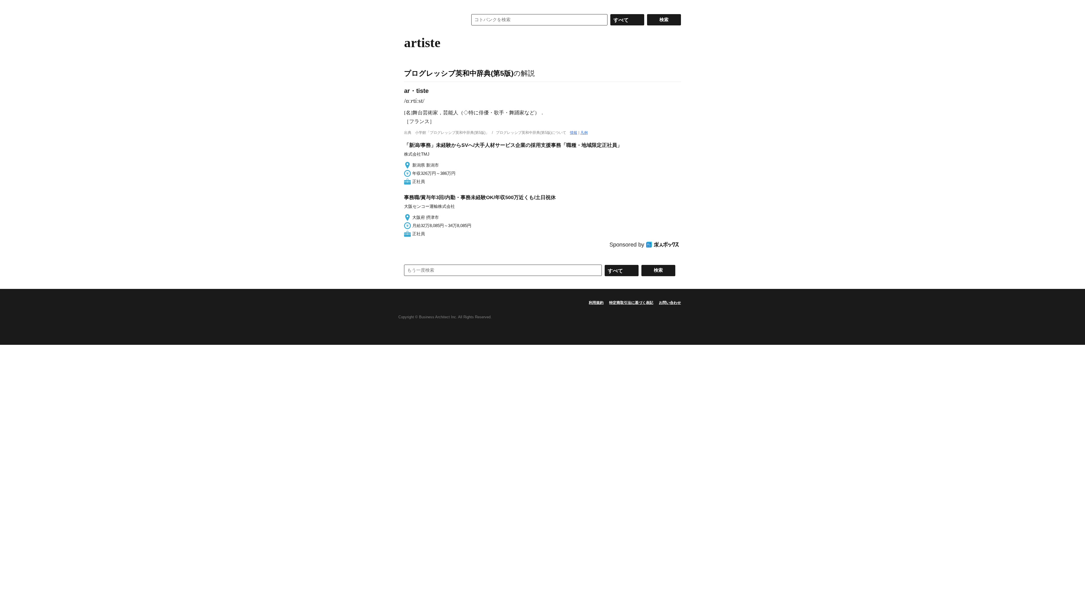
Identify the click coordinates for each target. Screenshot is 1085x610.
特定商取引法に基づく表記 (631, 302)
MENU (409, 5)
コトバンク (432, 19)
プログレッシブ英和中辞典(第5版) (458, 73)
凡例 (584, 132)
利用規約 (596, 302)
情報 (573, 132)
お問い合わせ (670, 302)
